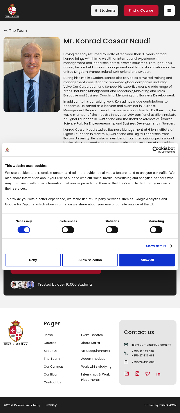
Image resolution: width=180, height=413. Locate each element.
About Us (50, 351)
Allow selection (90, 260)
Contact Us (52, 382)
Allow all (147, 260)
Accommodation (94, 358)
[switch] (68, 229)
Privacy (51, 405)
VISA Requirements (95, 351)
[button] (169, 10)
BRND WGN (167, 405)
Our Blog (50, 374)
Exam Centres (92, 335)
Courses (50, 343)
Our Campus (53, 366)
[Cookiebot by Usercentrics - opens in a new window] (156, 149)
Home (48, 335)
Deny (33, 260)
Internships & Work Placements (95, 377)
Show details (156, 246)
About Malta (90, 343)
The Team (52, 358)
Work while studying (96, 366)
